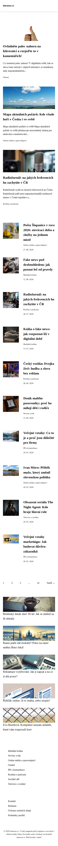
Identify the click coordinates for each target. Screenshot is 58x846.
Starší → (51, 583)
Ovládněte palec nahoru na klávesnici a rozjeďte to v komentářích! (22, 51)
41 (38, 583)
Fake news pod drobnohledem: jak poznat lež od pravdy (38, 264)
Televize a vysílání (31, 517)
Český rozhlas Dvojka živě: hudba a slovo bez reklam (38, 368)
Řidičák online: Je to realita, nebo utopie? (26, 700)
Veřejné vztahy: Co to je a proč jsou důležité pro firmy (38, 437)
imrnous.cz (8, 5)
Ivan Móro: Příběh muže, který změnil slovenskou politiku (36, 472)
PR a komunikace (30, 448)
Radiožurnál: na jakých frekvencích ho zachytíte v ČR (38, 299)
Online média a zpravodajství (15, 141)
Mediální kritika (30, 275)
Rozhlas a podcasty (11, 204)
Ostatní (6, 77)
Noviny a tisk (28, 413)
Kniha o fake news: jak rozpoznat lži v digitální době (36, 334)
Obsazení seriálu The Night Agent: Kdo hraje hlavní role (38, 507)
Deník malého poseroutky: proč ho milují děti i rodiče (37, 403)
